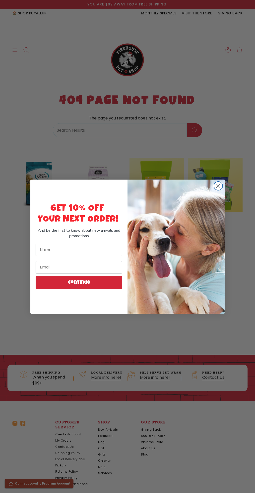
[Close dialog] (218, 186)
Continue (79, 282)
